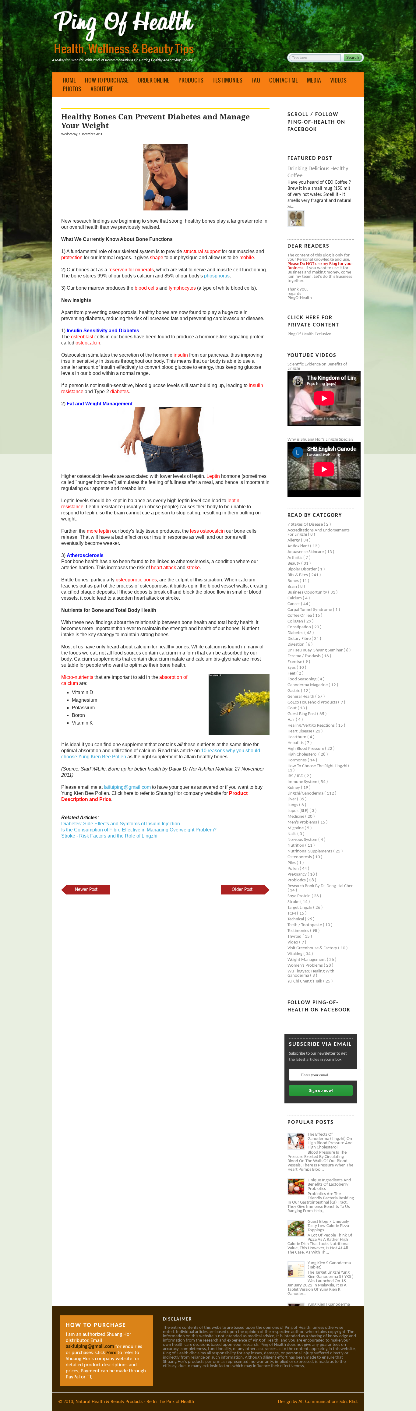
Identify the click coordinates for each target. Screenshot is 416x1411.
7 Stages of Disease (305, 524)
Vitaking (295, 954)
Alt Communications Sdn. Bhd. (328, 1401)
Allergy (294, 540)
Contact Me (283, 80)
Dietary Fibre (299, 639)
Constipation (299, 627)
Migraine (296, 828)
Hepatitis (296, 743)
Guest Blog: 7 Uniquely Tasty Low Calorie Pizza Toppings (328, 1226)
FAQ (256, 80)
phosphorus (217, 275)
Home (69, 80)
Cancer (294, 604)
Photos (72, 89)
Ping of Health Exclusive (309, 334)
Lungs (293, 805)
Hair (291, 720)
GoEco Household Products (312, 702)
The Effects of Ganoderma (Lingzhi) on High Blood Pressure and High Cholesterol (330, 1141)
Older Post (242, 889)
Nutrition (296, 845)
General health (301, 696)
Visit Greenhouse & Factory (312, 948)
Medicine (296, 816)
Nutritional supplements (310, 851)
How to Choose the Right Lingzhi (317, 766)
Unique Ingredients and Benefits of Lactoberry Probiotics (329, 1184)
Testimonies (227, 80)
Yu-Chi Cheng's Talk (305, 981)
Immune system (302, 782)
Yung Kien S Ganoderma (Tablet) (329, 1265)
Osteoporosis (300, 857)
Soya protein (299, 896)
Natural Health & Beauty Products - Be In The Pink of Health (135, 1401)
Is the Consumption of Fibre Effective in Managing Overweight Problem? (139, 829)
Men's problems (302, 822)
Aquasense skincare (306, 552)
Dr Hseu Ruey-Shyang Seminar (315, 650)
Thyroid (294, 936)
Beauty (294, 563)
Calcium (295, 598)
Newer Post (86, 889)
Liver (292, 799)
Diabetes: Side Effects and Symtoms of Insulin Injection (120, 823)
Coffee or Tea (300, 615)
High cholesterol (302, 754)
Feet (291, 673)
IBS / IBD (295, 776)
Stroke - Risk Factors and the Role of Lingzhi (109, 835)
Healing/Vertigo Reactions (311, 725)
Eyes (292, 667)
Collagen (295, 621)
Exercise (295, 662)
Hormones (297, 760)
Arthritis (295, 558)
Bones (293, 581)
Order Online (153, 80)
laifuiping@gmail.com (127, 787)
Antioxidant (298, 546)
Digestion (296, 644)
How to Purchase (107, 80)
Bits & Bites (298, 575)
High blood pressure (306, 748)
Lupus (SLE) (298, 811)
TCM (292, 913)
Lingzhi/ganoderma (305, 793)
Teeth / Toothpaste (305, 925)
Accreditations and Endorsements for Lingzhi (318, 532)
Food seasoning (302, 679)
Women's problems (305, 965)
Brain (292, 586)
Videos (338, 80)
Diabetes (295, 633)
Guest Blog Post (302, 714)
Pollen (293, 868)
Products (190, 80)
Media (314, 80)
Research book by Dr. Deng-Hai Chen (320, 886)
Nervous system (302, 840)
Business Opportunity (307, 592)
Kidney (294, 787)
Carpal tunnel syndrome (310, 610)
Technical (296, 919)
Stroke (293, 902)
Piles (292, 863)
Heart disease (300, 731)
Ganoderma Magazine (308, 685)
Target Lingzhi (300, 907)
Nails (292, 834)
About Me (101, 89)
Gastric (294, 691)
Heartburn (297, 737)
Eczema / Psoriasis (304, 656)
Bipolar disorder (302, 569)
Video (293, 942)
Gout (292, 708)
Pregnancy (297, 874)
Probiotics (297, 880)
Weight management (307, 960)
